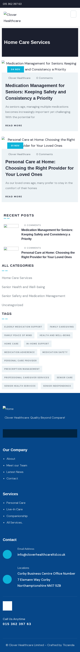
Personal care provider (20, 360)
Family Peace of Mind (18, 335)
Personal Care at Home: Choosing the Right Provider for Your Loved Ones (39, 168)
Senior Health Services (20, 386)
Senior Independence (57, 386)
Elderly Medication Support (23, 326)
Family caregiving (62, 326)
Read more (13, 125)
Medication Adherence (19, 352)
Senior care (65, 377)
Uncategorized (12, 305)
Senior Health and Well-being (23, 287)
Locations (23, 567)
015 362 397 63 (12, 4)
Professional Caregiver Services (26, 377)
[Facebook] (7, 606)
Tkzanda (68, 645)
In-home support (37, 343)
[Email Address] (7, 554)
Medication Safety (55, 352)
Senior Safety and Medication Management (33, 296)
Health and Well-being (55, 335)
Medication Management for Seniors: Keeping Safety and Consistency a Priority (35, 92)
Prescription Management (22, 369)
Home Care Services (17, 278)
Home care (11, 343)
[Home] (8, 409)
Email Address (25, 548)
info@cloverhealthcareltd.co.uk (41, 555)
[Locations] (7, 579)
